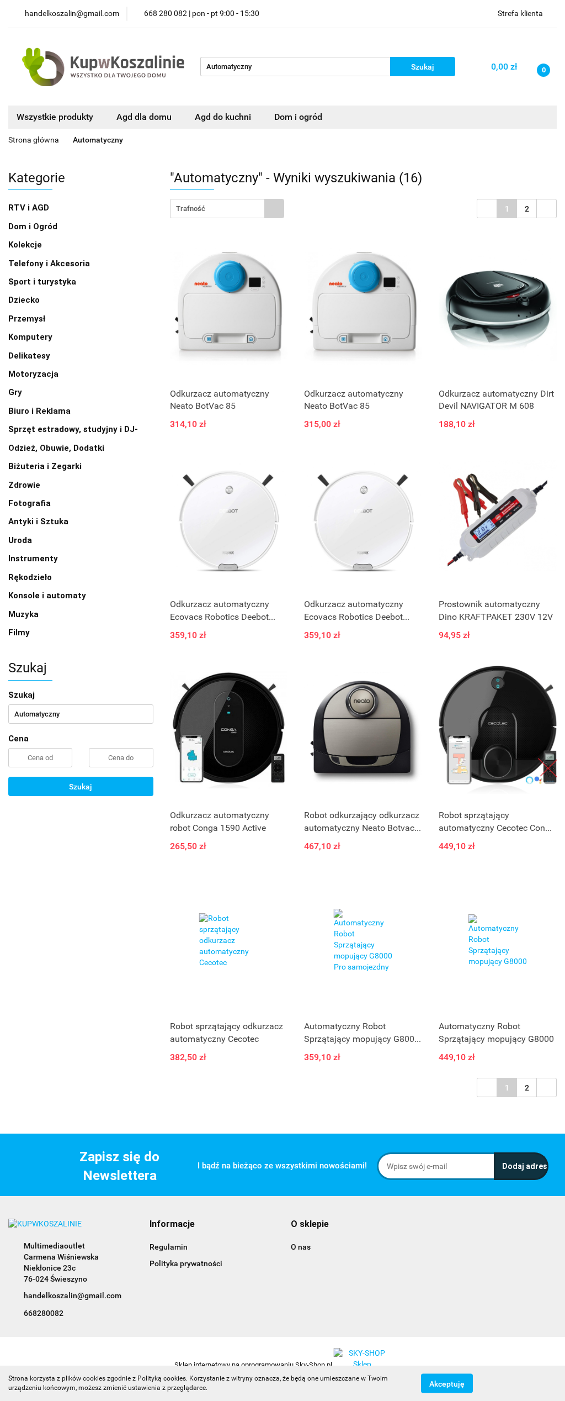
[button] (172, 1224)
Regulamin (169, 1246)
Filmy (20, 633)
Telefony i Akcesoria (50, 263)
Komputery (31, 337)
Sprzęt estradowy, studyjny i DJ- (74, 429)
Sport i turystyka (43, 282)
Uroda (21, 540)
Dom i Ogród (34, 226)
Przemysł (27, 319)
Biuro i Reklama (40, 411)
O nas (301, 1246)
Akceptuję (447, 1383)
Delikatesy (30, 356)
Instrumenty (34, 558)
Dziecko (25, 300)
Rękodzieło (31, 577)
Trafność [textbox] (190, 208)
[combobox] (227, 208)
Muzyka (24, 614)
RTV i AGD (29, 208)
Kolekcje (26, 245)
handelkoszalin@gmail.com (72, 1295)
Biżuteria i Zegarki (46, 466)
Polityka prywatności (186, 1263)
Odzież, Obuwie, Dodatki (57, 448)
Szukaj (80, 786)
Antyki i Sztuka (39, 521)
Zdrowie (25, 485)
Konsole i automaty (48, 596)
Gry (16, 392)
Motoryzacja (34, 374)
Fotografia (30, 503)
